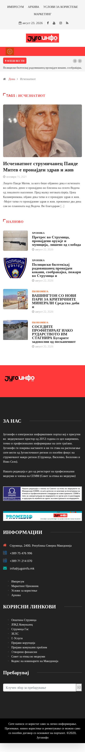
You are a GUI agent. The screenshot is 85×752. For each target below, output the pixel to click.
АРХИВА (33, 7)
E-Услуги (17, 638)
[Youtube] (54, 23)
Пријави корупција (23, 643)
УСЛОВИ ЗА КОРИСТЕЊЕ (60, 7)
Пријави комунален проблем (29, 647)
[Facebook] (48, 23)
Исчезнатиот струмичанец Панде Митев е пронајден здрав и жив (40, 166)
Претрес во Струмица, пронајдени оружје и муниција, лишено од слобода (56, 240)
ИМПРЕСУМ (15, 7)
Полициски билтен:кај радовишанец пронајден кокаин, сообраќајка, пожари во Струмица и (56, 270)
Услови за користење (24, 590)
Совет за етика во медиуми (28, 656)
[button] (75, 61)
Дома (11, 79)
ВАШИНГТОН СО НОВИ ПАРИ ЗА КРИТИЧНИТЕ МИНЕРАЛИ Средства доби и (55, 301)
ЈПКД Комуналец (22, 624)
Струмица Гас (20, 629)
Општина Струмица (23, 620)
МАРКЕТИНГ (42, 14)
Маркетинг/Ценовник (25, 586)
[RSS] (67, 23)
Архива (16, 595)
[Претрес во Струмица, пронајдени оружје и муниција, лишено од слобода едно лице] (15, 240)
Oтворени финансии (24, 652)
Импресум (17, 581)
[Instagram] (60, 23)
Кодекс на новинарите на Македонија (34, 661)
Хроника (38, 232)
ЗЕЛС (15, 634)
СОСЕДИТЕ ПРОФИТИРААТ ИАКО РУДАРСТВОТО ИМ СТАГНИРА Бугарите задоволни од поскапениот (54, 334)
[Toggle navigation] (9, 51)
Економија (40, 291)
